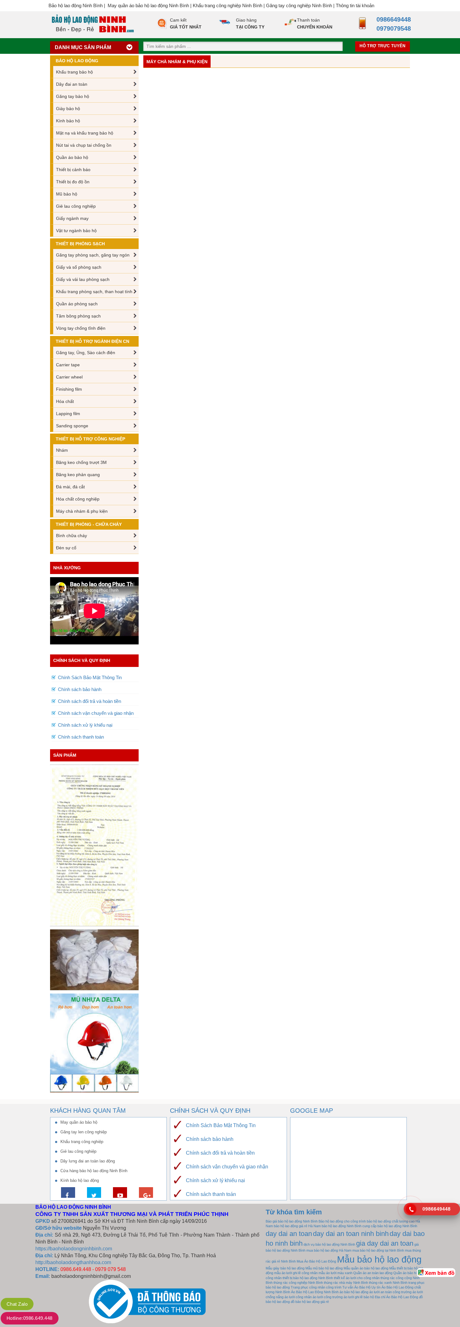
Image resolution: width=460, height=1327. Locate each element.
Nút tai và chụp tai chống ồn (83, 145)
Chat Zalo (17, 1304)
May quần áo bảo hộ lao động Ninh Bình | (150, 5)
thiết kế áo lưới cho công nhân (357, 1278)
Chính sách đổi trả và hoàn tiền (89, 701)
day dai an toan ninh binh (351, 1234)
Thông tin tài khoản (355, 5)
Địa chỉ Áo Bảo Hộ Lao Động (396, 1297)
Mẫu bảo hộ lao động (379, 1259)
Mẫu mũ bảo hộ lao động (324, 1268)
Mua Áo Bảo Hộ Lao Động (316, 1261)
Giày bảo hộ (68, 108)
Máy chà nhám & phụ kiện (82, 511)
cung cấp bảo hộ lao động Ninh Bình (389, 1226)
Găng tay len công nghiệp (83, 1132)
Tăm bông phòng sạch (78, 315)
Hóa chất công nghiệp (78, 498)
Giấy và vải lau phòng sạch (83, 279)
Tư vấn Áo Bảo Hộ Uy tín (361, 1287)
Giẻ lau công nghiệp (76, 206)
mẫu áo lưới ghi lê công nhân (296, 1273)
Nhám (62, 450)
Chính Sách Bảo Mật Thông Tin (90, 677)
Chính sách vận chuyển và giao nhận (96, 713)
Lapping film (68, 413)
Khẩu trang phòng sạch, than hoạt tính (94, 291)
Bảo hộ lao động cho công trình (342, 1221)
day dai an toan (289, 1234)
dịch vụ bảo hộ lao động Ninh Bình (329, 1244)
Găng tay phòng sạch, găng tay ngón (93, 254)
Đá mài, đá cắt (70, 486)
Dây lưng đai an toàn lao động (87, 1161)
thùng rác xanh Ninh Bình (388, 1282)
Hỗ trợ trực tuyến (383, 45)
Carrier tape (68, 364)
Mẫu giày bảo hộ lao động (285, 1268)
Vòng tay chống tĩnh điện (80, 328)
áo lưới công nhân (298, 1297)
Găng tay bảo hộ (72, 96)
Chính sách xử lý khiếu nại (85, 725)
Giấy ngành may (72, 218)
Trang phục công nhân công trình (316, 1287)
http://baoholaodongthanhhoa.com (73, 1262)
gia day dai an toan (384, 1243)
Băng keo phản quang (78, 474)
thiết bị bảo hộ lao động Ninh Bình (308, 1278)
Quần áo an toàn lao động (372, 1273)
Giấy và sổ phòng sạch (78, 267)
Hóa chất (65, 401)
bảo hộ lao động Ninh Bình (341, 1226)
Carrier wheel (69, 376)
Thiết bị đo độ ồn (72, 181)
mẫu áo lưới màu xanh (335, 1273)
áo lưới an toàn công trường (390, 1292)
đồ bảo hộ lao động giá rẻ (310, 1302)
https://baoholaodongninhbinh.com (73, 1248)
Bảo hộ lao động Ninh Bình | (78, 5)
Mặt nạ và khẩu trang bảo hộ (84, 132)
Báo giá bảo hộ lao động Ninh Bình (292, 1221)
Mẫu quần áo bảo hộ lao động (366, 1268)
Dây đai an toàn (71, 84)
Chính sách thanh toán (81, 737)
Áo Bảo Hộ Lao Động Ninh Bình (315, 1292)
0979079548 (392, 28)
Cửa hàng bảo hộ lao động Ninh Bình (93, 1170)
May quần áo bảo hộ (78, 1122)
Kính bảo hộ (68, 120)
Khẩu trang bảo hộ (74, 71)
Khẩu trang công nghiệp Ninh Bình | (229, 5)
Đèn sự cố (66, 547)
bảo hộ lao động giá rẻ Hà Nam (297, 1226)
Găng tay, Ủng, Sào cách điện (85, 352)
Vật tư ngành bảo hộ (76, 230)
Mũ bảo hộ (66, 193)
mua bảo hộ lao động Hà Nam (328, 1250)
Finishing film (69, 389)
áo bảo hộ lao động (354, 1292)
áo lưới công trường (328, 1297)
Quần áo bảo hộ (72, 157)
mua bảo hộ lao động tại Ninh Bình (378, 1250)
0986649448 (392, 19)
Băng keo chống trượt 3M (81, 462)
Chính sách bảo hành (79, 689)
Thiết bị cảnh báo (73, 169)
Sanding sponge (72, 425)
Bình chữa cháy (71, 535)
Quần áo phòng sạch (77, 303)
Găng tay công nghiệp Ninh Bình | (301, 5)
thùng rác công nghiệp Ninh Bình (298, 1282)
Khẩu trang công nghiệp (81, 1141)
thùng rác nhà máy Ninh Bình (346, 1282)
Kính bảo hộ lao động (79, 1180)
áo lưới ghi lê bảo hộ (359, 1297)
